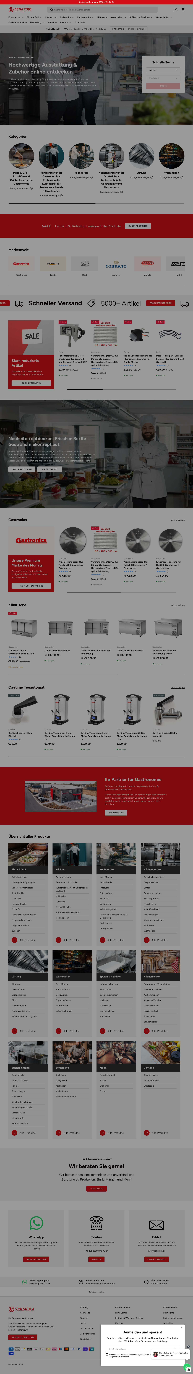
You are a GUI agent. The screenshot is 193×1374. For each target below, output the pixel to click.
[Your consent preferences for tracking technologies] (188, 1369)
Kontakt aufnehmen (105, 2)
